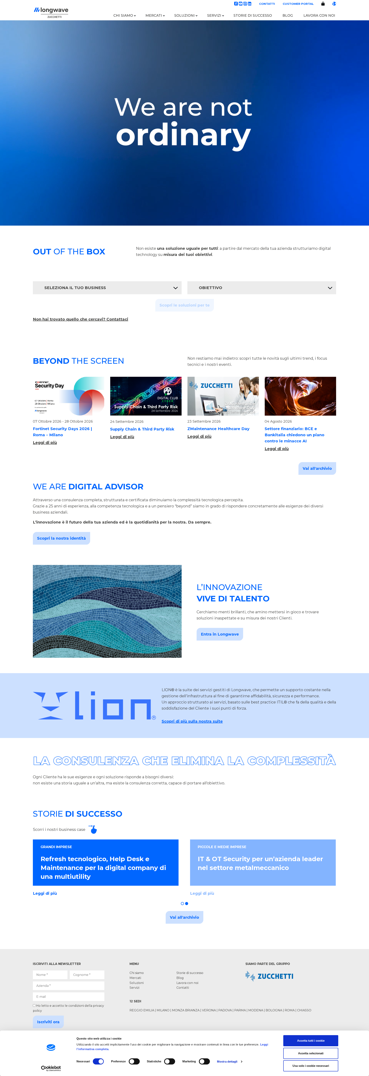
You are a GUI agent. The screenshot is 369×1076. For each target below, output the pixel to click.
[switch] (134, 1061)
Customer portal (298, 4)
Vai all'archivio (317, 468)
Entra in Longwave (220, 634)
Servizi (214, 15)
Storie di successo (253, 15)
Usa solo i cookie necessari (311, 1065)
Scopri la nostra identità (61, 538)
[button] (182, 903)
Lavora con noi (319, 15)
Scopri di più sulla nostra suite (192, 721)
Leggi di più (45, 442)
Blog (288, 15)
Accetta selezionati (310, 1053)
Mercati (153, 15)
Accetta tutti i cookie (311, 1040)
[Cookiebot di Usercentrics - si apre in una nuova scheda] (51, 1068)
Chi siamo (123, 15)
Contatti (267, 4)
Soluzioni (184, 15)
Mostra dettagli (227, 1061)
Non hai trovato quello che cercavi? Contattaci (80, 319)
